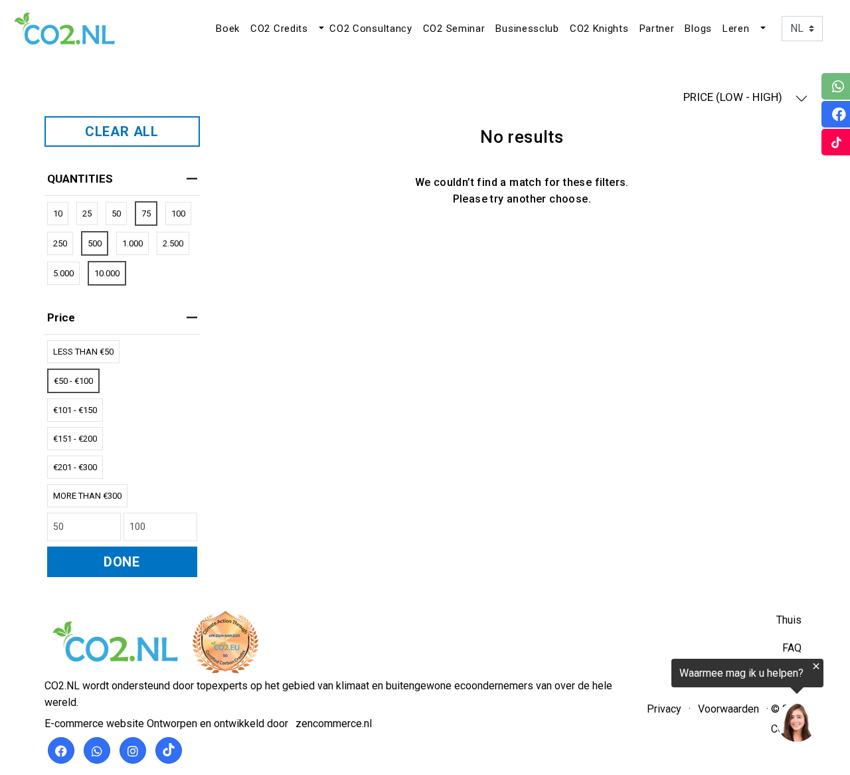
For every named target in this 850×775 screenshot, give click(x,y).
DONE (122, 562)
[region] (686, 703)
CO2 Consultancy (370, 29)
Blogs (698, 29)
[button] (320, 29)
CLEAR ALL (122, 131)
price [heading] (61, 317)
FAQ (792, 648)
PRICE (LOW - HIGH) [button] (734, 97)
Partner (657, 29)
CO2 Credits (279, 29)
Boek (228, 29)
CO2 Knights (599, 29)
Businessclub (526, 29)
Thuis (789, 620)
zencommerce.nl (334, 723)
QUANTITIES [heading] (80, 178)
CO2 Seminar (454, 29)
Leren (736, 29)
